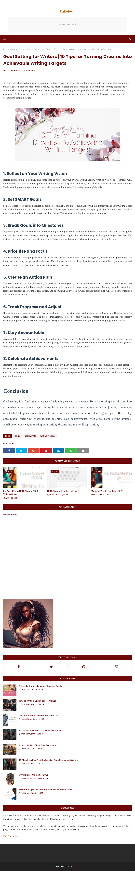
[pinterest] (83, 666)
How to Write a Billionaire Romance (37, 700)
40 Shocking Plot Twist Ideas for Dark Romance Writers (48, 760)
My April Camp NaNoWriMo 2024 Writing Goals (20, 492)
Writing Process (19, 49)
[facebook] (18, 666)
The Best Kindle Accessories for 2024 (38, 715)
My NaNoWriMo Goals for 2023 (107, 491)
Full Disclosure (10, 836)
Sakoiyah (67, 11)
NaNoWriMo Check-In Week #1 (63, 491)
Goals (17, 436)
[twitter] (51, 666)
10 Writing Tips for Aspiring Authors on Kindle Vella (45, 789)
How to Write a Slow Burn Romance (37, 745)
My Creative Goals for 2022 (33, 774)
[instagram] (116, 666)
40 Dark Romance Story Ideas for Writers (40, 730)
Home (6, 49)
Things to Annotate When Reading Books (40, 686)
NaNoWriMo (30, 436)
